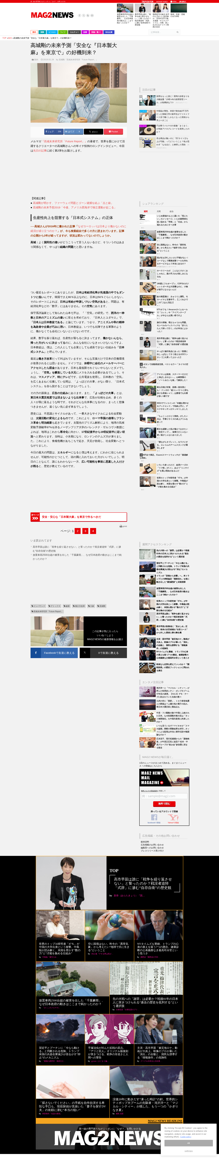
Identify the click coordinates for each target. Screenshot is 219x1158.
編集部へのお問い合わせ (152, 848)
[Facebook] (79, 15)
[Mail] (92, 15)
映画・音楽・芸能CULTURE (178, 15)
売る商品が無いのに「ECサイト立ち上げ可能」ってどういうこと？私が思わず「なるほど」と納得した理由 (172, 141)
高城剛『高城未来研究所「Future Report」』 (78, 59)
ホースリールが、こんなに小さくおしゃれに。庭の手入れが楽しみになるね (172, 274)
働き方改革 (80, 606)
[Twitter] (84, 15)
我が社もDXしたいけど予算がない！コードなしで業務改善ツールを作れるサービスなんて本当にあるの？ (173, 261)
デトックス (55, 606)
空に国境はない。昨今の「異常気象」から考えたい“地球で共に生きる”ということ (172, 248)
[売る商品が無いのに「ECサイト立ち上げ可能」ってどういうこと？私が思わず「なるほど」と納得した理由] (147, 147)
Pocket (114, 132)
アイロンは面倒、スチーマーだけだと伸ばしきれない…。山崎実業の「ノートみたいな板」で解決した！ (172, 377)
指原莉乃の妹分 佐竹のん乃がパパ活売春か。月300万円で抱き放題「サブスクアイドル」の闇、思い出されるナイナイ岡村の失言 (161, 20)
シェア (50, 132)
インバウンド (39, 606)
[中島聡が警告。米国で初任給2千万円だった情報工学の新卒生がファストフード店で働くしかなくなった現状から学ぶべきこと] (147, 120)
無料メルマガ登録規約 (149, 791)
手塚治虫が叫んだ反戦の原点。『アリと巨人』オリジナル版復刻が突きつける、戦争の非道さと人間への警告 (108, 1052)
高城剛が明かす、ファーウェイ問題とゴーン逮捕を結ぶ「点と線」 (73, 203)
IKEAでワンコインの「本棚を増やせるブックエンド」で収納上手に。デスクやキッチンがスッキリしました (173, 406)
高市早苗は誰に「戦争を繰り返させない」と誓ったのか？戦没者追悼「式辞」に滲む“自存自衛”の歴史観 (143, 19)
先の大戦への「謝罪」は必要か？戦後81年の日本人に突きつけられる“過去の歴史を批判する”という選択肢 (172, 553)
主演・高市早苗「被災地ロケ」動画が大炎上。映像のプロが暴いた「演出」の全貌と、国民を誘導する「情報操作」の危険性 (157, 1052)
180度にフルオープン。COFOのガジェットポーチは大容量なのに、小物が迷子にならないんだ (173, 286)
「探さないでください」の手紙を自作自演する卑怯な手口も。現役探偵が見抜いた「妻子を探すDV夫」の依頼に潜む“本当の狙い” (72, 1106)
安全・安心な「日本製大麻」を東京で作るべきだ (71, 516)
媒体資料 (145, 842)
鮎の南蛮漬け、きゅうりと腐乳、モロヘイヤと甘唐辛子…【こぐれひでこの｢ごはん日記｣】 (172, 299)
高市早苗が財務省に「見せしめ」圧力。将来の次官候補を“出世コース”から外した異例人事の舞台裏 (172, 629)
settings (189, 1151)
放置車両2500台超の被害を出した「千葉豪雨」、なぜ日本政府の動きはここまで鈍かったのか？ (125, 18)
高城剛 (102, 606)
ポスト (94, 132)
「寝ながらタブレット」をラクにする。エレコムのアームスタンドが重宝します (172, 445)
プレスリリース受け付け (152, 850)
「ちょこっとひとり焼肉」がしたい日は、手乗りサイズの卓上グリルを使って (172, 419)
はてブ (70, 132)
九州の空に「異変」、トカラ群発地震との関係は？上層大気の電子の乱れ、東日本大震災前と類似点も (172, 704)
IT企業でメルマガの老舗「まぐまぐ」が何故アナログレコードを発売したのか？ (172, 129)
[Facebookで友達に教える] (54, 648)
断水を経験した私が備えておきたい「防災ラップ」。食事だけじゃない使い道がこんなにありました (172, 432)
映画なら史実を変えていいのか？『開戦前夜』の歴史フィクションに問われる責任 (172, 667)
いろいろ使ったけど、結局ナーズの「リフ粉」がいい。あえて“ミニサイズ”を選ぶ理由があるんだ (173, 468)
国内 (36, 59)
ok (188, 1143)
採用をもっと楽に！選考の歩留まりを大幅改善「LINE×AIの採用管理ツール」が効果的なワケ (172, 99)
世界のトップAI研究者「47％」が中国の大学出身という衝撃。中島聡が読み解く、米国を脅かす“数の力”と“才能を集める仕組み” (59, 948)
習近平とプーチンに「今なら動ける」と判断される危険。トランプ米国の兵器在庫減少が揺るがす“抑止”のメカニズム (59, 1052)
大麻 (92, 606)
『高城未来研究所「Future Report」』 (64, 141)
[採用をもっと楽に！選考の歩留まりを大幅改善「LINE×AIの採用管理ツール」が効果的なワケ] (147, 105)
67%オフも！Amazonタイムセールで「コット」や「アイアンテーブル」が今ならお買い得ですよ (172, 312)
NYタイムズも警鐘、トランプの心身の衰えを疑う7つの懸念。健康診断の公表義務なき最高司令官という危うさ (172, 655)
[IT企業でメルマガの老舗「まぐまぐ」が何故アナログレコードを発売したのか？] (147, 134)
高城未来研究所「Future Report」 (48, 611)
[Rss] (88, 15)
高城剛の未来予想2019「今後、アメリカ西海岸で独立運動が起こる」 (75, 207)
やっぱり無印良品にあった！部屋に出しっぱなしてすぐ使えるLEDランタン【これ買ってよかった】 (172, 354)
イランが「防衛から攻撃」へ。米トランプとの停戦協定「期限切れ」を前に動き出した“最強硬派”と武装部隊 (172, 579)
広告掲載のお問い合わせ (152, 845)
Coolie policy (185, 1137)
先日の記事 (40, 150)
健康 (68, 606)
